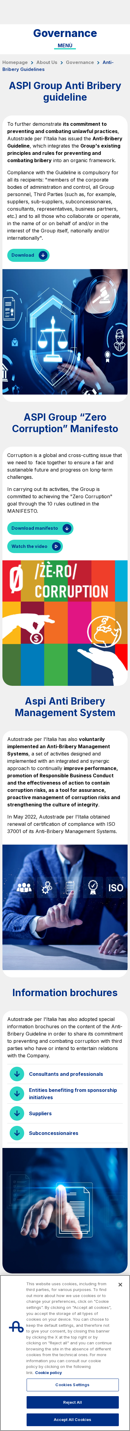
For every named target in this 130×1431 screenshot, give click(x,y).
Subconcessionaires (53, 1133)
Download (22, 255)
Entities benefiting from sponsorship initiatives (73, 1093)
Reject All (72, 1402)
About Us (46, 62)
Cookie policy (48, 1372)
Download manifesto (34, 528)
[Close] (120, 1284)
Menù (65, 45)
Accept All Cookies (72, 1419)
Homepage (15, 62)
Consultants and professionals (66, 1074)
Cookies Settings (72, 1384)
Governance (80, 62)
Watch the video (29, 546)
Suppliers (40, 1113)
